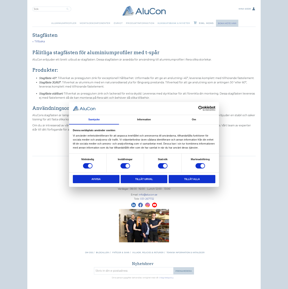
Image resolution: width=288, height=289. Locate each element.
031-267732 (147, 198)
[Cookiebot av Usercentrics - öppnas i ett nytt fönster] (200, 108)
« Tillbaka (38, 41)
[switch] (125, 165)
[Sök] (67, 9)
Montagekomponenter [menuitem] (95, 23)
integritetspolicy (166, 277)
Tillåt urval (144, 179)
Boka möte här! (227, 23)
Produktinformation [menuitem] (140, 23)
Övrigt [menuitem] (118, 23)
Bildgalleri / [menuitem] (103, 253)
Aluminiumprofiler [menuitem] (63, 23)
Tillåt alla (192, 179)
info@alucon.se (148, 194)
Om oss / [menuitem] (89, 253)
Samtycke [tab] (94, 119)
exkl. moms (206, 23)
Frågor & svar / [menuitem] (121, 253)
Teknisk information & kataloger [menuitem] (186, 253)
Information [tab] (144, 119)
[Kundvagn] (194, 23)
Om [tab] (194, 119)
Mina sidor (247, 9)
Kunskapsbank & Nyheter (174, 23)
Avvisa (96, 179)
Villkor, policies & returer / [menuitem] (148, 253)
